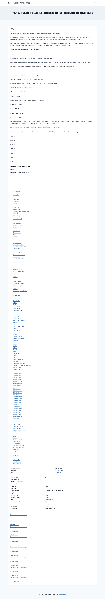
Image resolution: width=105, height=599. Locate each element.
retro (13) (15, 215)
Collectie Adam (17, 387)
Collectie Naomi (17, 395)
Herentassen (16, 231)
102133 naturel (14, 581)
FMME (14, 328)
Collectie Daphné (18, 385)
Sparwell (15, 357)
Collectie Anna (17, 406)
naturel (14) (16, 213)
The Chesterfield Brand (19, 363)
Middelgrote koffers (18, 299)
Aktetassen (16, 241)
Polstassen (16, 273)
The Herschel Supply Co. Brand (22, 365)
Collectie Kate (17, 412)
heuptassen (16, 275)
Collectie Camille (17, 416)
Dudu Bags (16, 361)
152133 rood (14, 535)
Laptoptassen (17, 223)
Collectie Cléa (17, 402)
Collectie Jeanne (17, 420)
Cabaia (15, 324)
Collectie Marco (17, 391)
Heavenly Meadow (18, 447)
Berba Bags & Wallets (19, 320)
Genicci (15, 332)
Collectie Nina (17, 414)
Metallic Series (17, 462)
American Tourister (18, 315)
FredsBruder (16, 330)
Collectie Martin (17, 396)
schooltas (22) (17, 217)
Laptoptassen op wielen (20, 246)
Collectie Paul (17, 410)
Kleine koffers (17, 297)
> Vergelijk (16, 195)
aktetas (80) (16, 207)
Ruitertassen (16, 350)
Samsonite (16, 353)
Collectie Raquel (17, 408)
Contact (94, 2)
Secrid (14, 355)
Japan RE (15, 451)
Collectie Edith (17, 400)
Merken (15, 236)
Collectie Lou (16, 418)
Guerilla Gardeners (18, 439)
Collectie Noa (16, 389)
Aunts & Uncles (17, 318)
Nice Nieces (16, 434)
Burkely (15, 322)
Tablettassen (16, 248)
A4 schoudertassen (18, 271)
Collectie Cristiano (18, 383)
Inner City (15, 455)
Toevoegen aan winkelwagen (18, 515)
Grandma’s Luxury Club (19, 430)
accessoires (16, 257)
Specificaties (16, 201)
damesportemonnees (19, 255)
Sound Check (16, 428)
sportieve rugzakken (18, 265)
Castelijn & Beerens (18, 326)
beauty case (16, 306)
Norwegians (16, 443)
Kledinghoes (16, 308)
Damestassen (17, 233)
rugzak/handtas (17, 285)
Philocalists (16, 449)
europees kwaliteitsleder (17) (21, 211)
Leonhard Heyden (18, 336)
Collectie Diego (17, 375)
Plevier (15, 346)
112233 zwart (14, 575)
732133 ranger (14, 525)
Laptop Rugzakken (18, 245)
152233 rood (14, 565)
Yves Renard (16, 369)
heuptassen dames (18, 287)
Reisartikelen (16, 234)
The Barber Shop (18, 426)
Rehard (15, 348)
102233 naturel (14, 545)
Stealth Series (17, 463)
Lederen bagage (17, 310)
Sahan (14, 351)
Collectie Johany (17, 381)
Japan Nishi (16, 441)
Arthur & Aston (17, 317)
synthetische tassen (18, 283)
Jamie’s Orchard (17, 432)
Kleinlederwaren (17, 225)
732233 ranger (14, 555)
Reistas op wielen (18, 305)
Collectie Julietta (17, 398)
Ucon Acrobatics (17, 367)
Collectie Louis (17, 373)
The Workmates (17, 424)
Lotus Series (16, 460)
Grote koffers (16, 301)
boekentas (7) (17, 209)
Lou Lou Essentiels (18, 338)
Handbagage (16, 295)
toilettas (15, 277)
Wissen (26, 172)
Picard (14, 344)
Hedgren (15, 334)
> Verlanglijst (16, 191)
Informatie (16, 199)
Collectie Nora (17, 404)
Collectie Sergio (17, 393)
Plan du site (62, 594)
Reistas (15, 303)
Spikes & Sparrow (18, 359)
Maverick (15, 340)
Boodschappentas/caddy (20, 291)
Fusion (15, 438)
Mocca (15, 342)
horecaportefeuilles (18, 258)
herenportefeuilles (18, 253)
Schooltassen (17, 229)
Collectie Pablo (17, 377)
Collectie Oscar (17, 379)
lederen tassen (17, 281)
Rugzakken (16, 227)
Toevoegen (13, 517)
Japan (14, 436)
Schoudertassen (17, 269)
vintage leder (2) (17, 219)
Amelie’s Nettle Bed (18, 445)
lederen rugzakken (18, 263)
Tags (15, 203)
